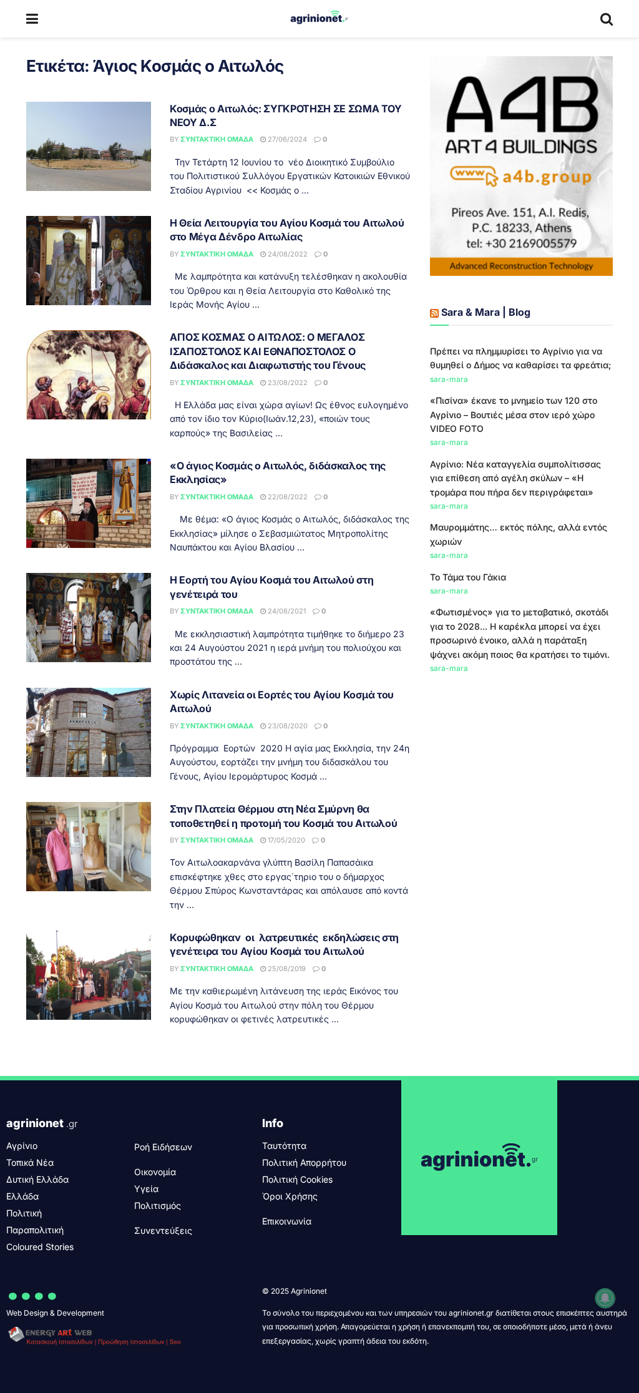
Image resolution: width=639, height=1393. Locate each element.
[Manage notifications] (605, 1298)
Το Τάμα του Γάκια (468, 577)
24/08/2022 (287, 254)
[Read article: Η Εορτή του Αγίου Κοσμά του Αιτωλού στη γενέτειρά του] (88, 617)
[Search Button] (606, 18)
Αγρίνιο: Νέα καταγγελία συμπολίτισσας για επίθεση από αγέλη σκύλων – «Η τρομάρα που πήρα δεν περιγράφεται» (515, 478)
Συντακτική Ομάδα (216, 139)
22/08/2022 (287, 496)
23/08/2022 (287, 382)
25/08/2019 (286, 968)
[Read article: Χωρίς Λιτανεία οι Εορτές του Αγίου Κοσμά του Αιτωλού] (88, 732)
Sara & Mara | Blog (485, 312)
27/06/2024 (286, 139)
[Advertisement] (521, 779)
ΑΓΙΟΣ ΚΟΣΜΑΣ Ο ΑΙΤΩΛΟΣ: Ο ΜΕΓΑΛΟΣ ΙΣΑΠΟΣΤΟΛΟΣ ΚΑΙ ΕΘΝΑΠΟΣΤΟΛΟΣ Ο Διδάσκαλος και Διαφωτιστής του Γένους (268, 351)
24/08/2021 (286, 611)
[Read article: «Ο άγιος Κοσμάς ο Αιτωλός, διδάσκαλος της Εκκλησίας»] (88, 503)
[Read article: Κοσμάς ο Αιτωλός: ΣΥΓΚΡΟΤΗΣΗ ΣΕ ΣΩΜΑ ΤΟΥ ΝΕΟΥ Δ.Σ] (88, 146)
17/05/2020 (285, 840)
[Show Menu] (32, 18)
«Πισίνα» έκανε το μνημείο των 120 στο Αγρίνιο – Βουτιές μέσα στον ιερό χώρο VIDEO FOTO (513, 414)
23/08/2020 (287, 725)
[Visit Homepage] (319, 18)
